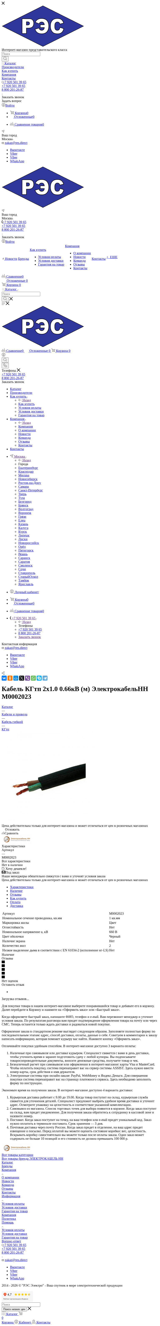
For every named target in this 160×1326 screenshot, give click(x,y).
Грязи (22, 516)
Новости (8, 1181)
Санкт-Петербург (30, 490)
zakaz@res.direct (16, 143)
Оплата (15, 902)
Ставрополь (26, 573)
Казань (23, 524)
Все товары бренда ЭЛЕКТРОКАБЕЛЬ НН (32, 1158)
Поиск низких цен (14, 1309)
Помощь (8, 1222)
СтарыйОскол (28, 576)
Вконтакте (17, 150)
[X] (21, 678)
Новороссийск (28, 543)
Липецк (23, 535)
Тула (21, 498)
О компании (10, 1177)
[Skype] (39, 678)
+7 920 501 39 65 (14, 82)
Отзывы (15, 894)
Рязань (23, 554)
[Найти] (5, 59)
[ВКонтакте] (4, 678)
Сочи (22, 569)
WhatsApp (17, 161)
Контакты (9, 1192)
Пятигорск (26, 550)
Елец (21, 520)
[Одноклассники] (10, 678)
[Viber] (27, 678)
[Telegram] (45, 678)
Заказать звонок (29, 637)
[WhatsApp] (33, 678)
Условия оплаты (13, 1203)
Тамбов (23, 580)
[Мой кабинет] (3, 355)
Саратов (24, 561)
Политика (9, 1218)
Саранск (24, 558)
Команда (8, 1185)
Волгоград (25, 509)
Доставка (16, 906)
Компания (25, 426)
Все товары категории (17, 1155)
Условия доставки (14, 1207)
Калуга (23, 528)
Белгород (24, 501)
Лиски (23, 539)
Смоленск (25, 565)
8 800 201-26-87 (13, 89)
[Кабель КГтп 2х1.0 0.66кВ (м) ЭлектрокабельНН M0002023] (48, 822)
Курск (22, 531)
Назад (26, 400)
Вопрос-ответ (11, 1241)
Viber (13, 153)
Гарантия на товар (15, 1211)
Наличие (16, 891)
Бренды (7, 1166)
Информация (11, 1196)
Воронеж (24, 513)
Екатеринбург (28, 468)
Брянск (23, 505)
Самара (23, 486)
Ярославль (25, 584)
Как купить (26, 404)
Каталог (7, 1162)
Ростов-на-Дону (29, 483)
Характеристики (22, 887)
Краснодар (26, 471)
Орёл (22, 546)
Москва (23, 475)
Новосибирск (28, 479)
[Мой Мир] (15, 678)
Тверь (22, 494)
